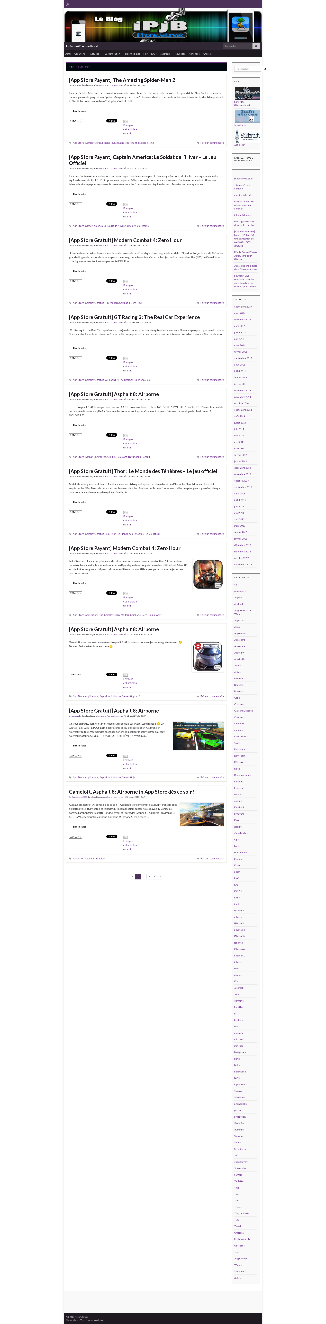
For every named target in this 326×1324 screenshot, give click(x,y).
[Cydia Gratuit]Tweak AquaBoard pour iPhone (245, 256)
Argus (237, 665)
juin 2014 (239, 429)
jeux (113, 142)
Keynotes (180, 53)
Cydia (237, 742)
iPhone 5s (239, 936)
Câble (237, 697)
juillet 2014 (240, 422)
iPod (236, 968)
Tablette (238, 1181)
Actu (68, 53)
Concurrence (241, 736)
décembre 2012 (242, 545)
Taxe (236, 1194)
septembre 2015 (243, 358)
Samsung (239, 1136)
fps (101, 614)
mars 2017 (239, 313)
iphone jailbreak (242, 215)
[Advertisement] (128, 1301)
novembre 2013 (242, 474)
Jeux (121, 85)
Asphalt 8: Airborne (95, 456)
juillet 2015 (240, 371)
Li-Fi (236, 1013)
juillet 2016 (240, 332)
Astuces (95, 53)
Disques (238, 762)
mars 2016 (239, 345)
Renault (146, 456)
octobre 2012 (241, 558)
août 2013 (239, 493)
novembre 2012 (242, 551)
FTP (145, 53)
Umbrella (239, 1232)
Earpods (238, 781)
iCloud (237, 865)
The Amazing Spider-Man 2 (139, 142)
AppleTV (239, 652)
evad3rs (238, 794)
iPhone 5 (239, 923)
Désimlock (239, 749)
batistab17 (76, 85)
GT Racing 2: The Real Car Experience (125, 379)
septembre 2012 (243, 564)
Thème (238, 1206)
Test (236, 1200)
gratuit (100, 302)
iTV (236, 981)
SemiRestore (241, 1148)
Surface (238, 1174)
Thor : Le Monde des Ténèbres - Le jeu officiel (135, 533)
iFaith (237, 871)
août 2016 (239, 325)
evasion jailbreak (243, 195)
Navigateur (240, 1052)
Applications (112, 85)
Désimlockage (132, 53)
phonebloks (240, 1103)
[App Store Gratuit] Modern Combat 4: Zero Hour (125, 240)
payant (120, 142)
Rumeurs (239, 1129)
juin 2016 (239, 338)
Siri (236, 1155)
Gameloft (90, 142)
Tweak (237, 1226)
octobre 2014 (241, 403)
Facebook (239, 807)
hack (236, 846)
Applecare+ (240, 646)
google (238, 826)
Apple (237, 626)
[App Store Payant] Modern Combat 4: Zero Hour (124, 548)
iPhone (106, 142)
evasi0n (238, 800)
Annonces (194, 53)
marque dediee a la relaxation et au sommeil (244, 205)
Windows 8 (240, 1271)
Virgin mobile (241, 1258)
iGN (107, 302)
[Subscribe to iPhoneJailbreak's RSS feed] (67, 3)
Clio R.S (111, 456)
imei (236, 878)
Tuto (237, 1219)
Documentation (242, 775)
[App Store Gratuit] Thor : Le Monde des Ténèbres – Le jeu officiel (143, 471)
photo (237, 1110)
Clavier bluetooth (243, 710)
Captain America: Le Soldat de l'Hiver (104, 225)
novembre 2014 (242, 396)
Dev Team (239, 755)
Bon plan (238, 684)
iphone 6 (238, 942)
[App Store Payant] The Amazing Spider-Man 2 (122, 80)
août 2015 (239, 364)
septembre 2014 (243, 409)
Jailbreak (165, 53)
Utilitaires (239, 1245)
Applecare (239, 639)
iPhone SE (239, 955)
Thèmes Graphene (94, 1320)
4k (235, 584)
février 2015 (240, 377)
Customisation (112, 53)
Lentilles (238, 1007)
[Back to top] (318, 1316)
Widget (238, 1264)
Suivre (78, 121)
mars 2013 (239, 525)
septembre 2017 (243, 306)
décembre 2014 (242, 390)
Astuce (238, 671)
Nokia (237, 1065)
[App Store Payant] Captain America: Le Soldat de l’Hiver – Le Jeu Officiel (142, 160)
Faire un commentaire (212, 142)
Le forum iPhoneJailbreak (82, 45)
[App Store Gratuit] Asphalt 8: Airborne (114, 394)
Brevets (238, 691)
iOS (236, 884)
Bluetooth (239, 678)
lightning (239, 1020)
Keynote (239, 1000)
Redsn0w (239, 1123)
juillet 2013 (240, 499)
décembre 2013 (242, 467)
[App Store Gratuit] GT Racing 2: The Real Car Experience (134, 317)
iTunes (238, 974)
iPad (98, 142)
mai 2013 (239, 512)
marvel (145, 225)
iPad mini (239, 910)
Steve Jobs (240, 1168)
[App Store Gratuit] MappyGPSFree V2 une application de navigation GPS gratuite (244, 238)
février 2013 (240, 532)
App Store (79, 53)
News (120, 797)
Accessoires (240, 591)
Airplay (238, 597)
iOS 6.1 (238, 891)
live (236, 1026)
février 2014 (240, 454)
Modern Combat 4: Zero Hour (126, 302)
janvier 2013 (240, 538)
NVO (237, 1078)
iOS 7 (154, 53)
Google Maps (241, 833)
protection (240, 1116)
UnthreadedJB (242, 1239)
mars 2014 (239, 448)
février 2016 (240, 351)
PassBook (239, 1097)
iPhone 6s (239, 949)
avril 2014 (239, 441)
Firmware (239, 813)
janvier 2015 (240, 383)
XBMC (237, 1277)
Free (236, 820)
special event (241, 1161)
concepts (239, 723)
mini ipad (238, 1045)
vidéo (237, 1252)
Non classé (240, 1071)
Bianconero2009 (79, 797)
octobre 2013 (241, 480)
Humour (238, 858)
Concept (239, 717)
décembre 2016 (242, 319)
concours (239, 729)
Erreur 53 (239, 787)
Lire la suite (79, 110)
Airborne (78, 858)
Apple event (240, 633)
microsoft (239, 1039)
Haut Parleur (241, 852)
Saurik (237, 1142)
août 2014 (239, 416)
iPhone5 (238, 962)
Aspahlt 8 (89, 858)
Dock (237, 768)
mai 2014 (239, 435)
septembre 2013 (243, 487)
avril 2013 (239, 519)
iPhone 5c (239, 929)
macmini (238, 1032)
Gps (236, 839)
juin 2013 (239, 506)
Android (207, 53)
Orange (238, 1090)
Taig (236, 1187)
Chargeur (239, 704)
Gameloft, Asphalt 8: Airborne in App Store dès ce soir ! (132, 792)
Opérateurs (240, 1084)
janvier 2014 (240, 461)
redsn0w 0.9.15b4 (243, 178)
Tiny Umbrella (241, 1213)
